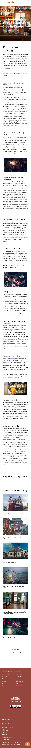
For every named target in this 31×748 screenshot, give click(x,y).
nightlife (7, 54)
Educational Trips (19, 686)
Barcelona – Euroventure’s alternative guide (15, 587)
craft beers (23, 63)
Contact (4, 681)
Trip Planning (18, 676)
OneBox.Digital (16, 744)
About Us (4, 676)
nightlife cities (14, 58)
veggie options (24, 196)
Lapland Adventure (18, 408)
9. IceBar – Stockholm (10, 400)
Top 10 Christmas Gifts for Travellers (15, 538)
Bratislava (12, 358)
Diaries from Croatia (9, 562)
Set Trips (17, 671)
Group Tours (18, 674)
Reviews (17, 678)
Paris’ (4, 137)
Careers (4, 686)
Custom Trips (5, 674)
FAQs (16, 683)
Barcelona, (12, 329)
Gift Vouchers (5, 678)
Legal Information (19, 681)
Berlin (25, 255)
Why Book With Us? (7, 671)
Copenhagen (8, 294)
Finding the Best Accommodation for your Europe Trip (14, 613)
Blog (3, 683)
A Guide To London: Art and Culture (14, 514)
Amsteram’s (23, 99)
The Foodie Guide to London (12, 638)
